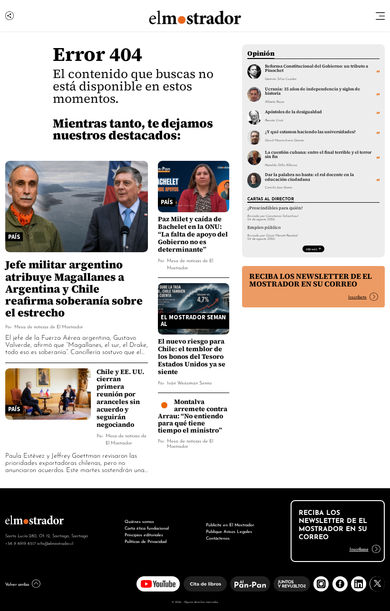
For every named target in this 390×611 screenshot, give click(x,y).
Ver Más (311, 249)
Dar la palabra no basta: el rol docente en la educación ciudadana (309, 177)
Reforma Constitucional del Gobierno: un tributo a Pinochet (316, 68)
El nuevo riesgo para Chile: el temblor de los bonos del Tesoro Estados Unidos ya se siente (191, 356)
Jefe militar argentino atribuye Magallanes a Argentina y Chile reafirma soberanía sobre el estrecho (74, 288)
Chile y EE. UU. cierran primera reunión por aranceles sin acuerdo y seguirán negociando (120, 398)
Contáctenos (218, 537)
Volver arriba (17, 584)
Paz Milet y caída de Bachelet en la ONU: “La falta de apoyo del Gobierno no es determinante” (193, 234)
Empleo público (264, 227)
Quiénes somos (139, 521)
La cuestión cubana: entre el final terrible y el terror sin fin (318, 154)
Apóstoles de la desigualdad (293, 112)
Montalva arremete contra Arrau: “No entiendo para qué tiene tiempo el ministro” (193, 415)
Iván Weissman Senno (189, 382)
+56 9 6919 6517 (20, 543)
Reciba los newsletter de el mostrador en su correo (310, 280)
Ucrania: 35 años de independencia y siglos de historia (312, 91)
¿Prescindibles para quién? (275, 208)
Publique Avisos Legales (229, 531)
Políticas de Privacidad (145, 541)
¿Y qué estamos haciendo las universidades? (310, 132)
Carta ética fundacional (147, 527)
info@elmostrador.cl (55, 543)
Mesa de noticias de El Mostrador (48, 326)
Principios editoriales (144, 534)
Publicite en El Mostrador (230, 524)
